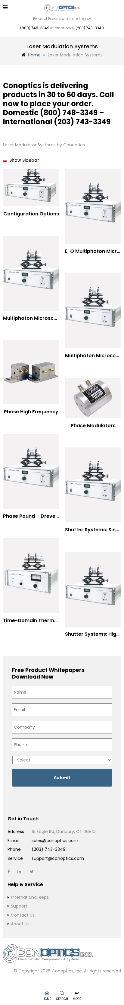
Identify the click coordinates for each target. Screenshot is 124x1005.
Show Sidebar (23, 160)
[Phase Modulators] (93, 398)
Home (34, 55)
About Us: (20, 924)
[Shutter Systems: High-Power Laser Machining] (93, 589)
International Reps (30, 897)
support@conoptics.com (58, 858)
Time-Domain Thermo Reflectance (45, 620)
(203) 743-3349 (90, 27)
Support (19, 906)
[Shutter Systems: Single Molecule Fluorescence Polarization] (93, 484)
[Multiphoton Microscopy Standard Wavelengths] (31, 273)
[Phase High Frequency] (31, 372)
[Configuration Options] (31, 187)
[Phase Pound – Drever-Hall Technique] (31, 471)
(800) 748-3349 (34, 27)
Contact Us (23, 915)
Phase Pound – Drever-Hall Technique (49, 516)
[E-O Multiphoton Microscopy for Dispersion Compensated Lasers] (93, 206)
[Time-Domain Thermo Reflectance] (31, 575)
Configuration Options (31, 213)
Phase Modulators (93, 425)
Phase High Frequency (31, 411)
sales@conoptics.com (55, 841)
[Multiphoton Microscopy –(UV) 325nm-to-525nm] (93, 310)
